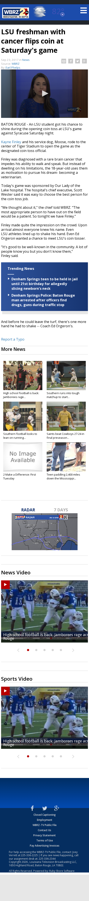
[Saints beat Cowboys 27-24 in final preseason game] (66, 416)
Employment (44, 820)
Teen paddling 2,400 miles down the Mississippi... (63, 476)
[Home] (16, 13)
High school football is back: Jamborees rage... (21, 395)
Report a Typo (12, 339)
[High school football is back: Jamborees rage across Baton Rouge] (22, 375)
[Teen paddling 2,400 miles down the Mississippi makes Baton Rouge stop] (66, 457)
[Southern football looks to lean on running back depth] (22, 416)
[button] (44, 93)
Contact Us (44, 830)
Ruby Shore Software (62, 871)
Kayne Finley (11, 142)
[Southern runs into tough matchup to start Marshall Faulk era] (66, 375)
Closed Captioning (44, 815)
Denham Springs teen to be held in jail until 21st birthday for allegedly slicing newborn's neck (44, 284)
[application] (44, 93)
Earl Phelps (13, 67)
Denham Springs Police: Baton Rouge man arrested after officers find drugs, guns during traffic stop (43, 300)
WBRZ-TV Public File (45, 825)
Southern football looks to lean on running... (20, 436)
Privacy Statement (44, 835)
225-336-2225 (29, 855)
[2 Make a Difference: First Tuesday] (22, 457)
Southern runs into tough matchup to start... (63, 395)
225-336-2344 (47, 858)
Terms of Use (44, 840)
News (26, 60)
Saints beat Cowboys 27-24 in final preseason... (65, 436)
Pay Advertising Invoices (44, 845)
